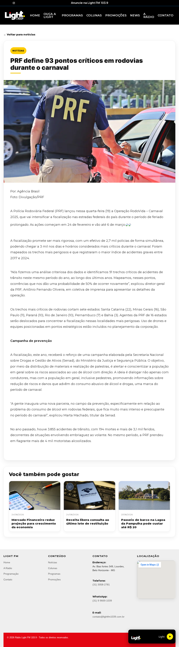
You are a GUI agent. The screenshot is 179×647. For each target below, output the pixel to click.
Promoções (54, 579)
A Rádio (7, 568)
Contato (7, 579)
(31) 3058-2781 (101, 584)
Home (6, 562)
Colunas (52, 568)
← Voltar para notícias (19, 34)
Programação (11, 573)
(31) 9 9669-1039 (102, 600)
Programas (54, 573)
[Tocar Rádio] (170, 636)
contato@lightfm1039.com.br (108, 616)
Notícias (18, 50)
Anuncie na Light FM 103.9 (89, 3)
